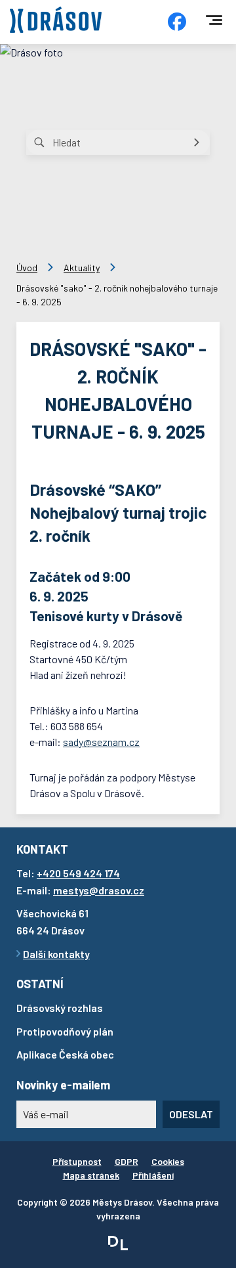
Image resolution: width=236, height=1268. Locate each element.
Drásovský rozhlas (59, 1007)
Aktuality (82, 267)
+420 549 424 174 (78, 873)
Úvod (26, 267)
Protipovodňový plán (64, 1031)
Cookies (167, 1161)
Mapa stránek (91, 1175)
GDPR (126, 1161)
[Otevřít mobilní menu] (214, 20)
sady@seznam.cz (101, 741)
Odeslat (191, 1114)
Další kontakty (56, 954)
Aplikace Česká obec (65, 1054)
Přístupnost (77, 1161)
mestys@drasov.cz (98, 890)
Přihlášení (153, 1175)
